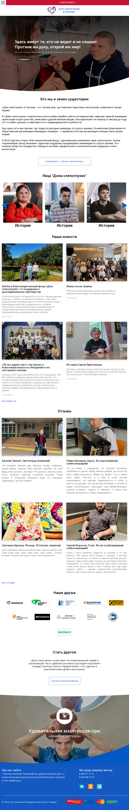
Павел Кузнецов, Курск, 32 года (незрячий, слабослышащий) (92, 462)
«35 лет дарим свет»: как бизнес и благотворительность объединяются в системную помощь (26, 367)
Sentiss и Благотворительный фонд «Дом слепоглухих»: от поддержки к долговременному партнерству (27, 289)
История (23, 225)
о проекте (24, 59)
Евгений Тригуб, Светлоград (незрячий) (26, 460)
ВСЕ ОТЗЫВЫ (8, 583)
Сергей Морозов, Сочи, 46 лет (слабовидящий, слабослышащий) (95, 547)
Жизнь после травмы (79, 286)
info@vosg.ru (15, 780)
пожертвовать (67, 2)
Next (124, 205)
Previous (4, 205)
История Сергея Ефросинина (84, 364)
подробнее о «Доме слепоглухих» (64, 161)
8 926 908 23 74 (86, 777)
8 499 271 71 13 (86, 773)
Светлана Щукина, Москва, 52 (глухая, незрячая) (31, 545)
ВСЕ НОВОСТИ (9, 401)
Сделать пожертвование (64, 680)
